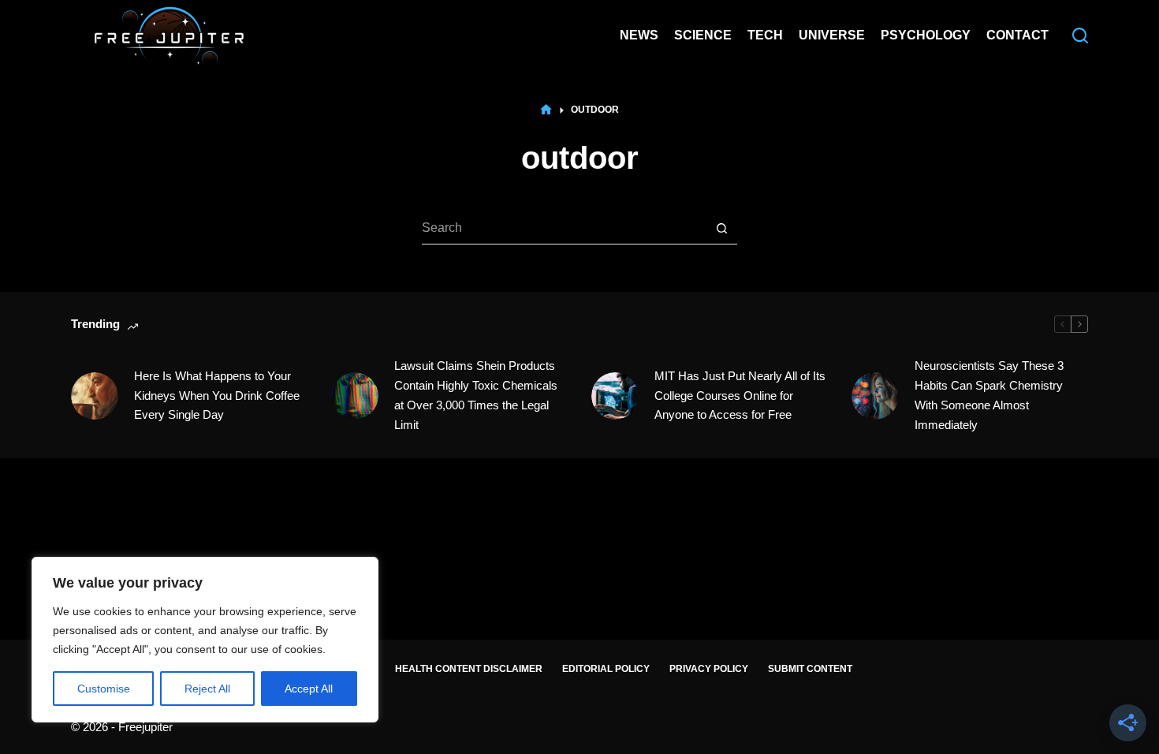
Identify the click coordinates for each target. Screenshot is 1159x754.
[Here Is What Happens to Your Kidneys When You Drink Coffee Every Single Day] (94, 396)
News (639, 35)
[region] (205, 639)
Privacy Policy (708, 668)
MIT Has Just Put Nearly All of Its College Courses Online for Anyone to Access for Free (739, 395)
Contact (1017, 35)
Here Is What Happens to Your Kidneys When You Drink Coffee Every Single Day (217, 395)
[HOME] (546, 110)
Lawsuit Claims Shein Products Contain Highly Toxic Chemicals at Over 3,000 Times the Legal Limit (475, 395)
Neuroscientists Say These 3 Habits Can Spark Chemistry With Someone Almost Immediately (989, 395)
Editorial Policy (606, 668)
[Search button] (721, 228)
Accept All (309, 688)
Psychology (926, 35)
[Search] (1080, 35)
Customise (103, 688)
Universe (832, 35)
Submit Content (810, 668)
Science (703, 35)
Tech (765, 35)
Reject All (207, 688)
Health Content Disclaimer (468, 668)
